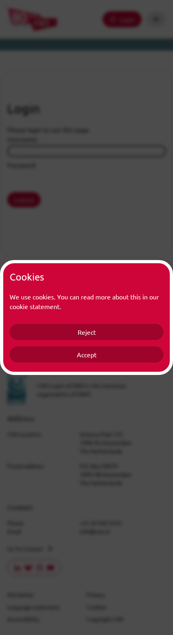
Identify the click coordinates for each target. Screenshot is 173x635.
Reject (87, 332)
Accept (87, 354)
